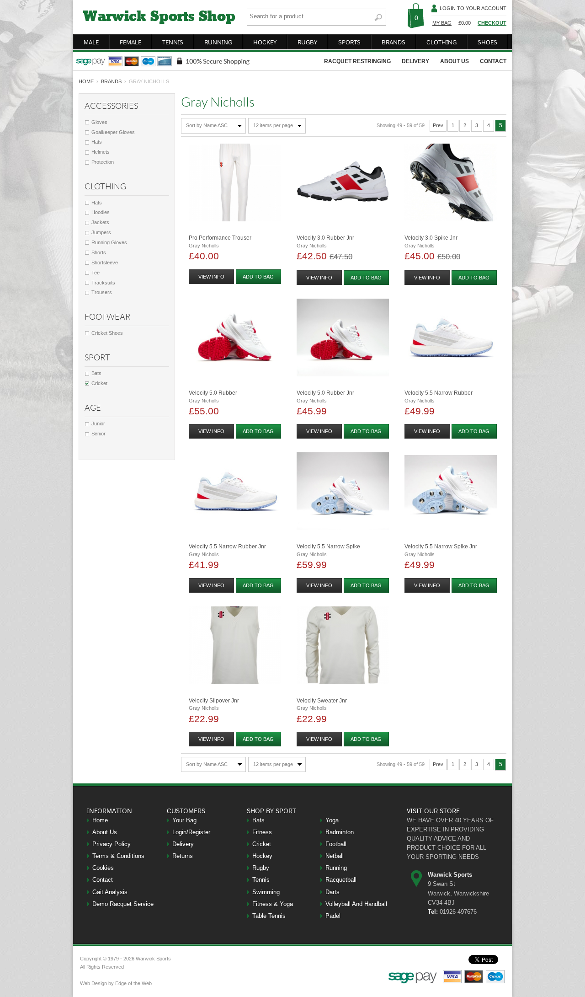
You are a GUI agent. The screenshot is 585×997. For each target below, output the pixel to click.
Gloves (99, 122)
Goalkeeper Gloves (113, 132)
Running (336, 867)
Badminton (339, 832)
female (130, 42)
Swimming (266, 892)
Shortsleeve (104, 262)
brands (393, 42)
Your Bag (184, 820)
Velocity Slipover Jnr (214, 700)
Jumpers (101, 232)
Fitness (262, 832)
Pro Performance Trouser (220, 238)
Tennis (261, 879)
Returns (182, 855)
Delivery (183, 844)
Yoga (332, 820)
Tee (95, 272)
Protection (102, 162)
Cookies (103, 867)
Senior (98, 433)
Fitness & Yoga (272, 904)
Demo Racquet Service (123, 904)
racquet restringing (357, 61)
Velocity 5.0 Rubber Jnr (325, 393)
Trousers (101, 292)
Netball (334, 855)
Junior (98, 423)
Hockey (262, 855)
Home (100, 820)
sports (349, 42)
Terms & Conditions (118, 855)
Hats (96, 142)
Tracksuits (103, 282)
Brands (111, 81)
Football (335, 844)
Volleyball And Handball (356, 904)
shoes (487, 42)
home (86, 81)
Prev (438, 125)
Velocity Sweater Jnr (322, 700)
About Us (104, 832)
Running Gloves (109, 242)
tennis (172, 42)
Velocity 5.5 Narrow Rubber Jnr (227, 546)
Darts (332, 892)
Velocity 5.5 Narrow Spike (328, 546)
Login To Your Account (473, 8)
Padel (332, 915)
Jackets (100, 222)
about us (454, 61)
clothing (441, 42)
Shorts (98, 252)
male (91, 42)
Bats (96, 373)
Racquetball (340, 879)
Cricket (99, 383)
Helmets (100, 152)
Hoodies (100, 212)
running (218, 42)
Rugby (260, 867)
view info (211, 276)
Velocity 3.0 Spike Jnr (430, 238)
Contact (102, 879)
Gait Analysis (110, 892)
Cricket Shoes (107, 333)
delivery (415, 61)
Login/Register (191, 832)
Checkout (492, 23)
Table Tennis (269, 915)
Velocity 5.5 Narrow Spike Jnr (440, 546)
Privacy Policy (111, 844)
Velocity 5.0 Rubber (213, 393)
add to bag (258, 276)
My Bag (442, 23)
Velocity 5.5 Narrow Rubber (438, 393)
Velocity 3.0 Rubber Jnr (325, 238)
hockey (265, 42)
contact (493, 61)
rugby (307, 42)
